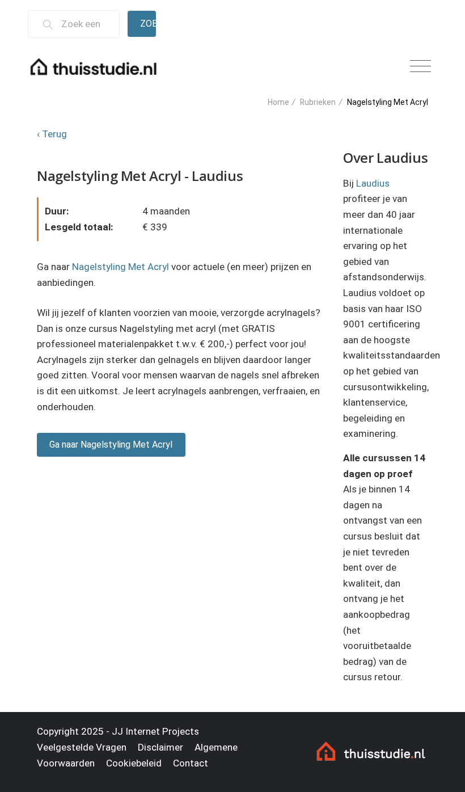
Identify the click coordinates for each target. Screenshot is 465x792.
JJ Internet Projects (155, 731)
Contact (190, 763)
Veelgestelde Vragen (81, 747)
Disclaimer (160, 747)
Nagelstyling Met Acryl (120, 266)
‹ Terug (52, 134)
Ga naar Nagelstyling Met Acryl (110, 444)
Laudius (373, 183)
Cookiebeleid (134, 763)
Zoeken (148, 23)
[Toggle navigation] (420, 67)
